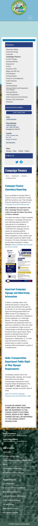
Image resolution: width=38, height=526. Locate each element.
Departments (15, 176)
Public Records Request (11, 500)
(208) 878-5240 (11, 125)
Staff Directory (19, 112)
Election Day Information (15, 99)
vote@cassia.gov (11, 119)
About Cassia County (10, 508)
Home (7, 176)
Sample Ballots (11, 85)
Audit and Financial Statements (14, 496)
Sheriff (5, 464)
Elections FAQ (11, 69)
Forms (8, 66)
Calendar (9, 54)
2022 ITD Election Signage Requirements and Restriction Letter (18, 394)
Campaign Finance (13, 56)
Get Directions (10, 142)
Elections (10, 44)
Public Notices (11, 81)
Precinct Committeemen (14, 78)
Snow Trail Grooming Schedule (14, 488)
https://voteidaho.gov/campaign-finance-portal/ (18, 245)
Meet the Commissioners (12, 492)
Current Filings (11, 59)
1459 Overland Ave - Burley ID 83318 (15, 435)
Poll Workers (10, 73)
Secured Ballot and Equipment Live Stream (17, 89)
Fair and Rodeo (8, 504)
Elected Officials (12, 61)
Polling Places (11, 76)
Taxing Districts (11, 92)
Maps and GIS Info (12, 71)
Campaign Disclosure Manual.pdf (17, 204)
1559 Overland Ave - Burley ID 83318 (15, 441)
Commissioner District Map (12, 468)
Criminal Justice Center (11, 456)
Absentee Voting (12, 49)
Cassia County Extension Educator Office (17, 460)
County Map (7, 452)
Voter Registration (12, 94)
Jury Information (8, 484)
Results (9, 83)
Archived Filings (12, 52)
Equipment (10, 64)
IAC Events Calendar (10, 512)
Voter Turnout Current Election (17, 97)
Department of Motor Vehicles (13, 473)
